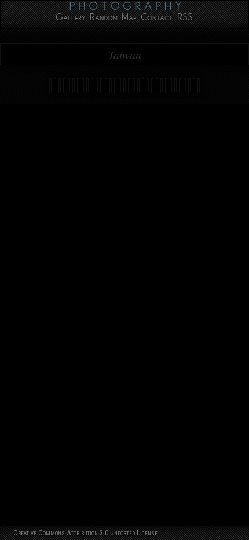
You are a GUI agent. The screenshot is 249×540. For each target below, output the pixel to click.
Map (129, 19)
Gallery (71, 19)
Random (104, 19)
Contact (156, 19)
